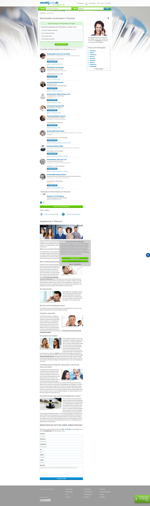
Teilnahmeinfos (88, 494)
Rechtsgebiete (80, 3)
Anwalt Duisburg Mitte (57, 187)
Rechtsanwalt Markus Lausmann (56, 116)
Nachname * (43, 439)
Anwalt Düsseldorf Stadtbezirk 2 (59, 156)
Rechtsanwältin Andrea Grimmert (56, 174)
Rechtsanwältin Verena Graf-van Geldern (58, 54)
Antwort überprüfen (61, 44)
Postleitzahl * (43, 444)
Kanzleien (68, 497)
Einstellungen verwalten (75, 261)
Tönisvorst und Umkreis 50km (73, 214)
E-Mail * (42, 460)
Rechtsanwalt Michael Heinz (55, 82)
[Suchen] (107, 8)
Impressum (102, 489)
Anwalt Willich (55, 79)
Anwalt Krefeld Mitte (57, 64)
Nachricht (42, 465)
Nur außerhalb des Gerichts (47, 39)
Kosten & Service (88, 491)
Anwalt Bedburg (56, 199)
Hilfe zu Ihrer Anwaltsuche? (61, 206)
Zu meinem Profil (52, 61)
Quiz (102, 3)
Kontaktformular (98, 40)
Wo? (75, 8)
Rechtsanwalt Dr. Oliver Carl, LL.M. (57, 159)
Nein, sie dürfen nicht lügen (47, 33)
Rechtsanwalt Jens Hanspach (55, 67)
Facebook (86, 497)
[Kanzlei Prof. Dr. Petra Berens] (43, 194)
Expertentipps (92, 3)
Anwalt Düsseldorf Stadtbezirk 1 (59, 171)
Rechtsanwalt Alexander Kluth (55, 106)
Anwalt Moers (56, 102)
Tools (98, 3)
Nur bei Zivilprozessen (46, 36)
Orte (86, 3)
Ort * (41, 449)
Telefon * (42, 454)
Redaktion (102, 497)
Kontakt (102, 494)
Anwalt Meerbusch (57, 90)
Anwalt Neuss (56, 112)
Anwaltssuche (42, 13)
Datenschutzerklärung (104, 491)
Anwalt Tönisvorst (50, 13)
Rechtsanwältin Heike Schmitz (55, 131)
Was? (43, 8)
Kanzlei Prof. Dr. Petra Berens (55, 196)
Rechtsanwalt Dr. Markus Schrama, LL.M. (58, 94)
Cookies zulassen (75, 258)
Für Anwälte (108, 3)
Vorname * (42, 433)
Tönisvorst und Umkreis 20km (52, 214)
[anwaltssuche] (52, 5)
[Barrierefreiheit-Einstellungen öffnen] (148, 255)
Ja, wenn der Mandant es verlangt (49, 30)
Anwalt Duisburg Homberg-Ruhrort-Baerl (61, 142)
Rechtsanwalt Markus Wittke (55, 146)
